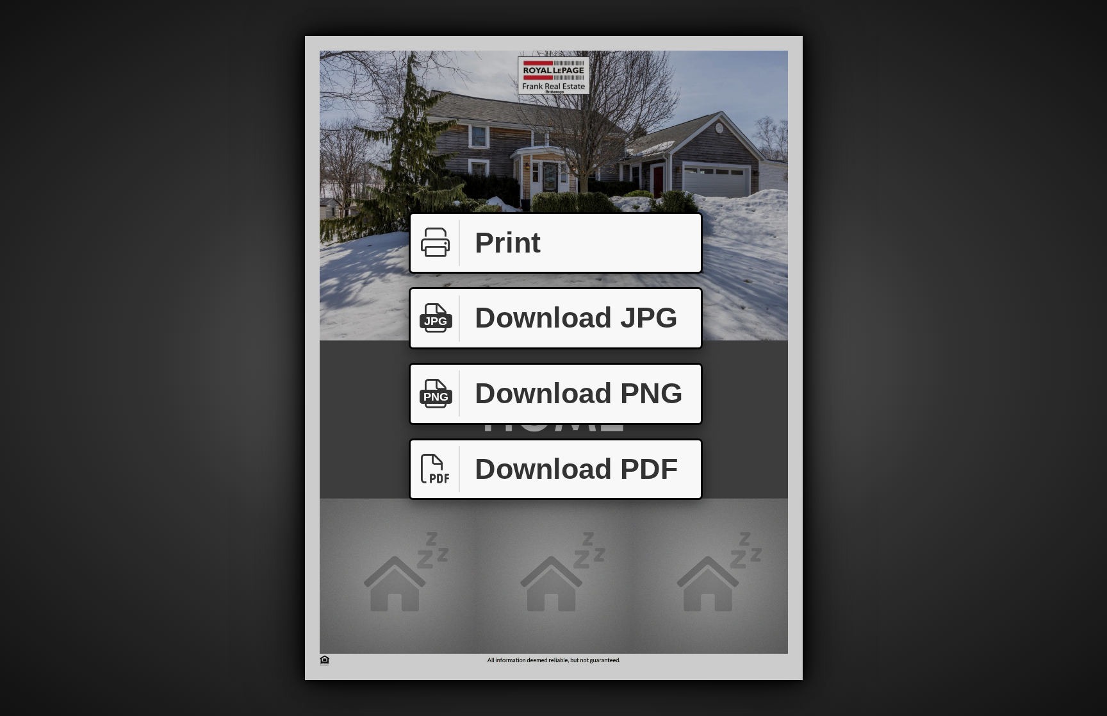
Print (508, 242)
